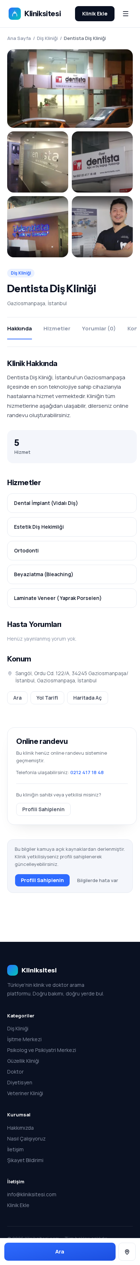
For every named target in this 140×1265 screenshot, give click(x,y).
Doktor (15, 1071)
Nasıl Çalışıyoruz (26, 1138)
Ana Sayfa (19, 38)
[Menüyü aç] (125, 13)
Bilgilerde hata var (97, 880)
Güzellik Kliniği (23, 1060)
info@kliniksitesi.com (31, 1194)
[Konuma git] (127, 1252)
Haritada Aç (87, 697)
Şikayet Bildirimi (25, 1160)
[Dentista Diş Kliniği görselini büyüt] (70, 88)
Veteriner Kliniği (25, 1093)
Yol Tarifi (47, 697)
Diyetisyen (19, 1082)
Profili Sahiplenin (43, 809)
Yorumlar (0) (99, 328)
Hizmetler (56, 328)
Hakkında (19, 328)
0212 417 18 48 (87, 772)
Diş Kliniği (47, 38)
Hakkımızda (20, 1127)
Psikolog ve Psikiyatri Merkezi (41, 1050)
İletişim (15, 1149)
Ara (17, 697)
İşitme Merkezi (24, 1039)
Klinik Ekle (94, 13)
